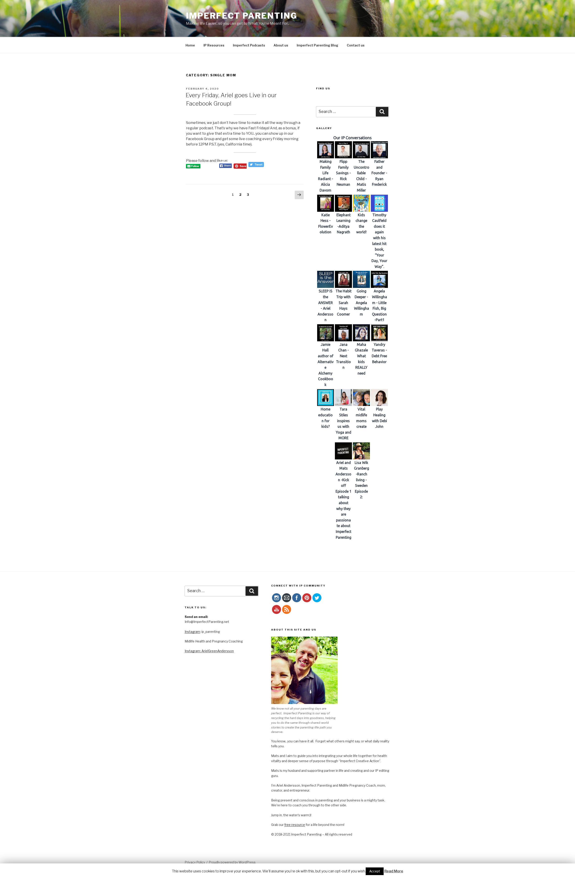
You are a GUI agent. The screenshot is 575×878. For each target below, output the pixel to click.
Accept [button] (374, 871)
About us (281, 45)
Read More (393, 871)
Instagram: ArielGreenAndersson (209, 651)
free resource (294, 825)
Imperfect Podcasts (249, 45)
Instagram (192, 631)
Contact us (356, 45)
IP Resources (213, 45)
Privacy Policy (195, 862)
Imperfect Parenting (241, 16)
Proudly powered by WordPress (232, 862)
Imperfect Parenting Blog (317, 45)
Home (190, 45)
